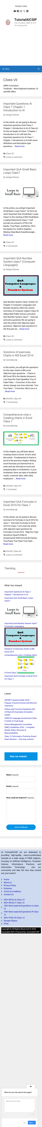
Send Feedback (21, 827)
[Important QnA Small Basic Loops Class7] (21, 620)
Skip (24, 1122)
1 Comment (11, 489)
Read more (20, 146)
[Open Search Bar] (38, 69)
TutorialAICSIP (25, 20)
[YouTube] (14, 11)
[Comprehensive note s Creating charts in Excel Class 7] (26, 673)
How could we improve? (20, 798)
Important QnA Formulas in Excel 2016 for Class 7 (20, 503)
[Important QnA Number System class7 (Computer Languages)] (21, 645)
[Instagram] (21, 11)
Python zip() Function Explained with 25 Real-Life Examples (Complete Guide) (19, 712)
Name (12, 775)
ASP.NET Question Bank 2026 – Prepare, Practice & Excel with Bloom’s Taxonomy (20, 703)
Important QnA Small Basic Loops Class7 (20, 171)
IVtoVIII (9, 398)
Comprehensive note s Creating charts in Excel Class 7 (17, 418)
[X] (24, 11)
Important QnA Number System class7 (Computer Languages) (19, 262)
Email (12, 786)
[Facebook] (18, 11)
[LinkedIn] (27, 11)
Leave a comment (14, 157)
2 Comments (12, 246)
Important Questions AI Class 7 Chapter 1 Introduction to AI (17, 107)
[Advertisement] (21, 48)
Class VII (10, 153)
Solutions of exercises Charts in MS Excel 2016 (18, 353)
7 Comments (12, 402)
